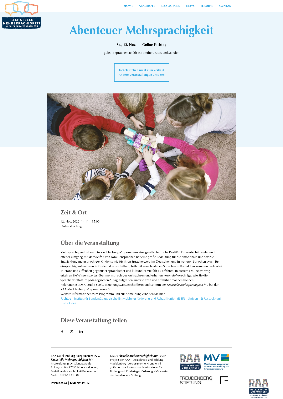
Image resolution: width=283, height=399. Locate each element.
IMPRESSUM (59, 383)
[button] (170, 6)
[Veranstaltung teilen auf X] (72, 331)
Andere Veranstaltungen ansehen (142, 74)
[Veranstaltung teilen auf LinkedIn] (81, 331)
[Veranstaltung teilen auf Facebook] (62, 331)
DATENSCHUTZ (80, 383)
